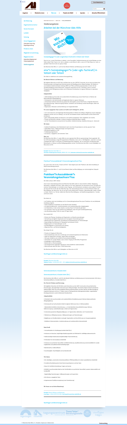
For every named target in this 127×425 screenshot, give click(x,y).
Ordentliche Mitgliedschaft (30, 59)
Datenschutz (51, 422)
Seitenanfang (103, 423)
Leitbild (26, 33)
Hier (67, 5)
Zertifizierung (28, 21)
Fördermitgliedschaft (29, 61)
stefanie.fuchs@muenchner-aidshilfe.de (76, 262)
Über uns (58, 20)
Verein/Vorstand (29, 29)
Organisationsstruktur (30, 25)
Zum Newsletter (98, 2)
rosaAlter (37, 413)
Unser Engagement (30, 41)
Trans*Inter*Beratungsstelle (74, 413)
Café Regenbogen (26, 413)
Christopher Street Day (29, 43)
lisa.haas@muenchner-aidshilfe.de (71, 394)
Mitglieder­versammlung (31, 53)
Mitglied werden (28, 57)
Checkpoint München (87, 413)
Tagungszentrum (54, 413)
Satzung (26, 37)
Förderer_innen (28, 49)
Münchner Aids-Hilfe (49, 20)
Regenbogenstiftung (29, 45)
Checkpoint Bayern (98, 413)
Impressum (44, 422)
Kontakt (38, 422)
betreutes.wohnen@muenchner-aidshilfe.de (82, 152)
